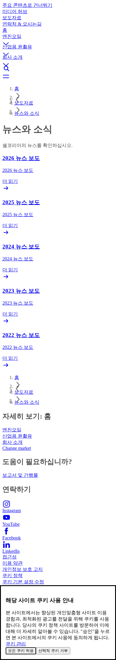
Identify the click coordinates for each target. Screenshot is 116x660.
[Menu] (58, 77)
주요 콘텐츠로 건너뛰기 (27, 5)
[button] (58, 39)
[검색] (58, 68)
